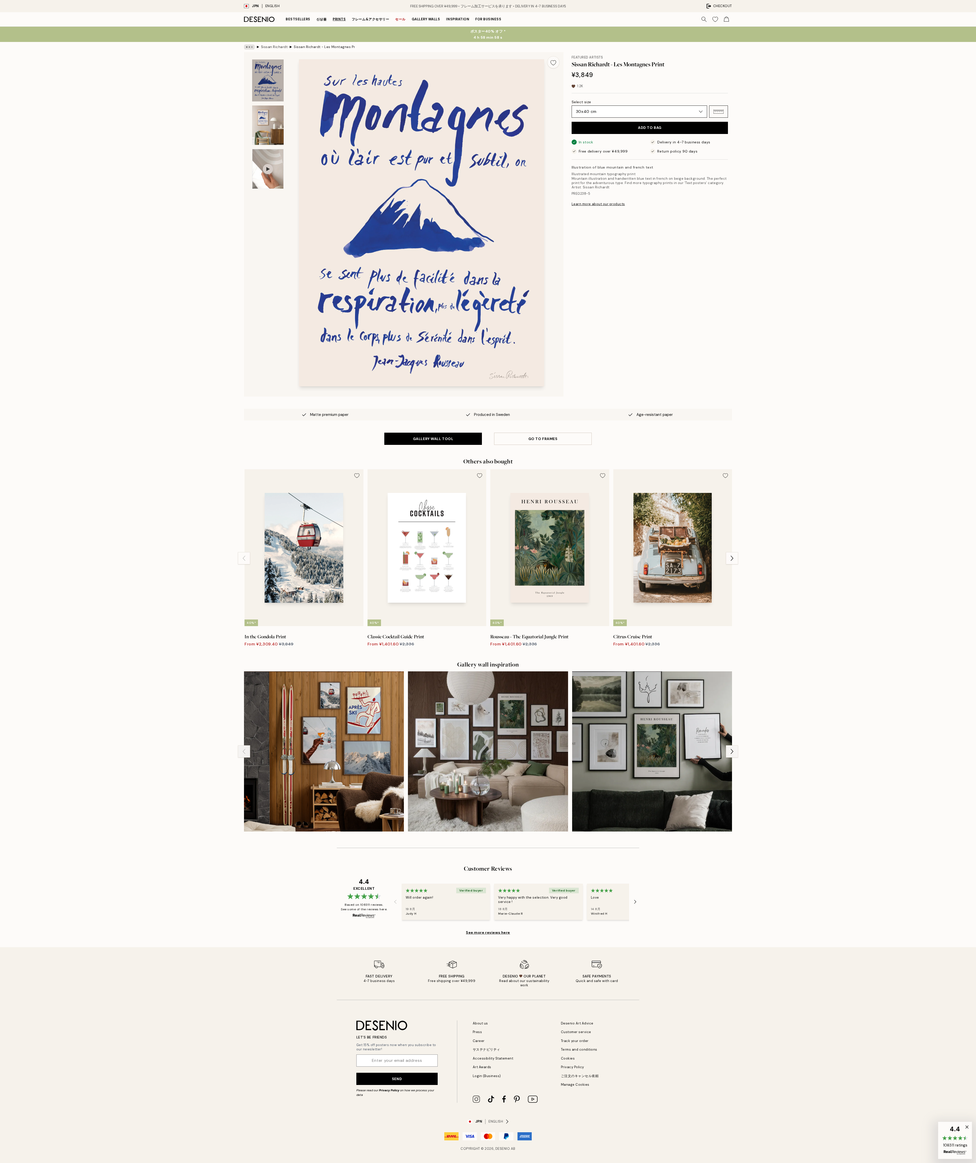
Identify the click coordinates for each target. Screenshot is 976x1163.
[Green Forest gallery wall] (652, 751)
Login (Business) (487, 1076)
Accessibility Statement (493, 1058)
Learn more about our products (598, 204)
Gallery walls (426, 19)
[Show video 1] (268, 169)
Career (479, 1041)
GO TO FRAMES (543, 438)
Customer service (576, 1032)
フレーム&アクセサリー (370, 19)
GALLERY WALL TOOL (433, 438)
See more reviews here (488, 932)
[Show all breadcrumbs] (249, 47)
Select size (581, 102)
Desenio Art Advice (577, 1023)
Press (477, 1032)
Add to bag (650, 128)
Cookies (568, 1058)
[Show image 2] (268, 125)
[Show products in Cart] (726, 19)
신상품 (321, 19)
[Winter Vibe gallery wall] (488, 751)
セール (400, 19)
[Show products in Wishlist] (715, 19)
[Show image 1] (268, 80)
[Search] (704, 19)
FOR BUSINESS (488, 19)
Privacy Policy (389, 1090)
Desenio (502, 1148)
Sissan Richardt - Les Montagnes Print (324, 47)
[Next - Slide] (732, 558)
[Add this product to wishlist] (553, 62)
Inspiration (457, 19)
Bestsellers (298, 19)
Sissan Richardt (274, 47)
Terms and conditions (579, 1049)
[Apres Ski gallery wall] (324, 751)
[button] (718, 111)
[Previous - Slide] (244, 558)
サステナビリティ (486, 1049)
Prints (339, 19)
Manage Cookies (575, 1084)
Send (397, 1079)
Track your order (575, 1041)
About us (480, 1023)
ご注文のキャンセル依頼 (580, 1076)
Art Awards (482, 1067)
